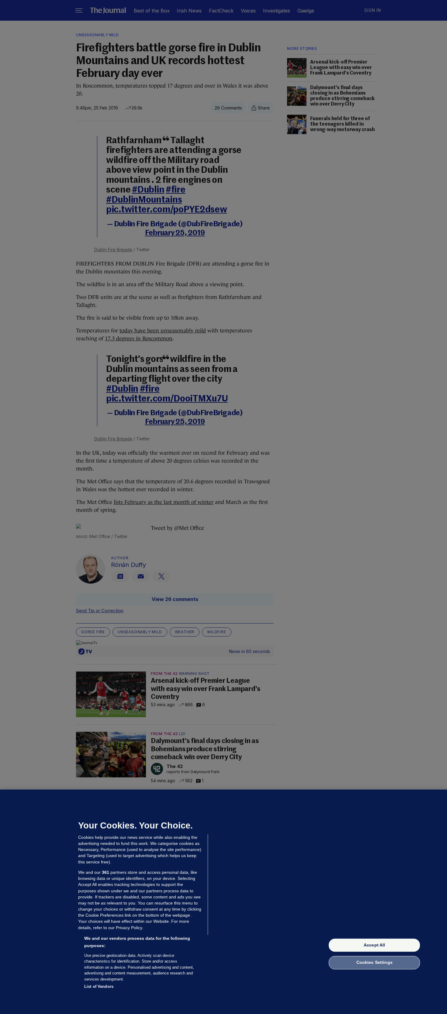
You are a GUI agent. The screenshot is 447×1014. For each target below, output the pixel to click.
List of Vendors (98, 986)
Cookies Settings (374, 962)
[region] (223, 902)
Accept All (374, 945)
